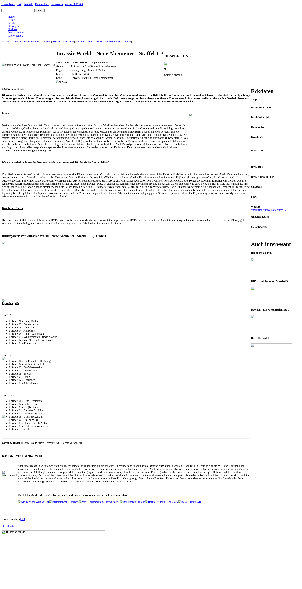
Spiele (11, 23)
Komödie (68, 41)
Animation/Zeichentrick (109, 41)
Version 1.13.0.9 (74, 4)
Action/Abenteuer (11, 41)
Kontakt (28, 4)
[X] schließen (8, 525)
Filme (11, 19)
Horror (57, 41)
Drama (80, 41)
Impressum (57, 4)
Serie (128, 41)
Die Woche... (15, 35)
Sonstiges (13, 26)
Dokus (90, 41)
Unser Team (8, 4)
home (11, 16)
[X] (22, 519)
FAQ (19, 4)
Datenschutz (42, 4)
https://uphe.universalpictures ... (268, 209)
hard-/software (16, 32)
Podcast (12, 29)
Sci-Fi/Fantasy (32, 41)
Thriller (46, 41)
